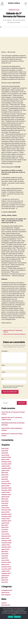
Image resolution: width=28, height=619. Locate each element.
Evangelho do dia (14, 9)
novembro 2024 (6, 490)
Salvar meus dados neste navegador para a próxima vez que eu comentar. (13, 386)
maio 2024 (4, 503)
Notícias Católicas (14, 3)
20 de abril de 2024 (20, 20)
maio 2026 (4, 450)
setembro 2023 (6, 521)
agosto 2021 (5, 575)
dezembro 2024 (6, 488)
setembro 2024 (6, 494)
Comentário (4, 351)
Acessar (4, 603)
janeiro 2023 (5, 538)
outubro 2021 (5, 571)
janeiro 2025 (5, 486)
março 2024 (5, 507)
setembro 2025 (6, 468)
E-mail (3, 372)
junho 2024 (4, 501)
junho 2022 (4, 553)
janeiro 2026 (5, 459)
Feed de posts (5, 605)
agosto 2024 (5, 496)
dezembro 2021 (6, 567)
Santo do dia (5, 592)
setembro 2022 (6, 547)
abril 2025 (4, 479)
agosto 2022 (5, 549)
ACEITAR (10, 616)
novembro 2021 (6, 569)
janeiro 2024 (5, 512)
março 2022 (5, 560)
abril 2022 (4, 558)
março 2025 (5, 481)
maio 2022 (4, 556)
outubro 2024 (5, 492)
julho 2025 (4, 472)
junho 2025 (4, 475)
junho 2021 (4, 580)
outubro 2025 (5, 466)
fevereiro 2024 (6, 510)
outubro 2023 (5, 518)
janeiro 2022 (5, 564)
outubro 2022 (5, 545)
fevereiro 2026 (6, 457)
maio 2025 (4, 477)
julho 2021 (4, 577)
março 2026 (5, 455)
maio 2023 (4, 529)
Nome (3, 365)
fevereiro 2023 (6, 536)
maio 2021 (4, 582)
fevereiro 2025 (6, 483)
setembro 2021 (6, 573)
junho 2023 (4, 527)
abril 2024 (4, 505)
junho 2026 (4, 448)
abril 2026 (4, 453)
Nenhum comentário (15, 22)
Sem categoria (6, 594)
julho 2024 (4, 499)
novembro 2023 (6, 516)
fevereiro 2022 (6, 562)
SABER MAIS (17, 616)
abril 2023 (4, 532)
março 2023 (5, 534)
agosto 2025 (5, 470)
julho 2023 (4, 525)
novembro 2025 (6, 464)
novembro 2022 (6, 542)
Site (2, 379)
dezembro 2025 (6, 461)
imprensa (9, 20)
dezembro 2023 (6, 514)
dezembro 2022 (6, 540)
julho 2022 (4, 551)
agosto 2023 (5, 523)
